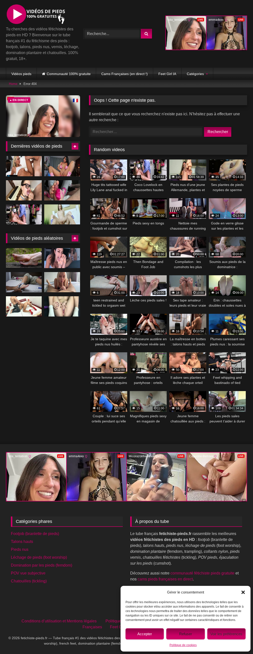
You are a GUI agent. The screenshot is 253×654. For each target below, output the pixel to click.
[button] (243, 592)
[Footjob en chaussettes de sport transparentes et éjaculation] (62, 190)
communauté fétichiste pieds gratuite (202, 573)
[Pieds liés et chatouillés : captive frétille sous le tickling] (24, 282)
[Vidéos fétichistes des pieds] (39, 15)
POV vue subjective (28, 573)
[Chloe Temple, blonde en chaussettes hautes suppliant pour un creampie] (24, 166)
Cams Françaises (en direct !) (124, 74)
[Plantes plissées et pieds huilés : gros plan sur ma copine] (24, 258)
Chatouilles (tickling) (29, 581)
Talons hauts (22, 541)
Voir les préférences (226, 634)
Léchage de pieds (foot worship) (39, 557)
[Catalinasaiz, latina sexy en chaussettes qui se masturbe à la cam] (62, 166)
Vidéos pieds (21, 74)
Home (13, 84)
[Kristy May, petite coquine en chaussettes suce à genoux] (62, 214)
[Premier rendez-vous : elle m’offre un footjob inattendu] (62, 282)
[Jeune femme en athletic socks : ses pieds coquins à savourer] (62, 306)
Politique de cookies (183, 645)
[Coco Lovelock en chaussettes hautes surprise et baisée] (24, 214)
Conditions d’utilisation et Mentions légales (59, 621)
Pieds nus (19, 549)
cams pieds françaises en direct (165, 579)
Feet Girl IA (167, 74)
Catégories (195, 74)
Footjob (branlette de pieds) (35, 534)
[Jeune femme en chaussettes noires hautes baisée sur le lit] (24, 190)
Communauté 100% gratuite (69, 74)
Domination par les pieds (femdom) (41, 565)
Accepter (144, 634)
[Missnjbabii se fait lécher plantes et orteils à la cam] (62, 258)
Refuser (185, 634)
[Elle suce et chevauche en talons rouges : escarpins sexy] (24, 306)
